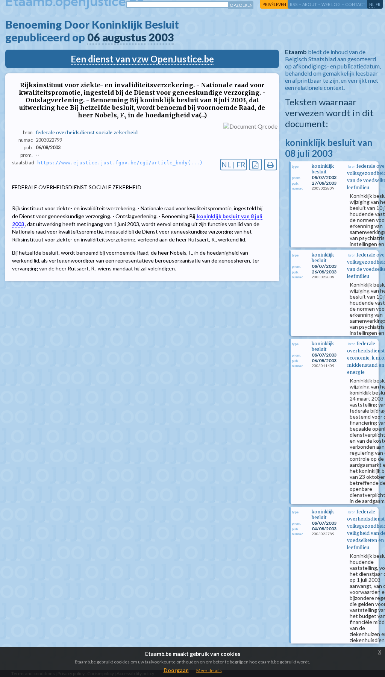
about (309, 4)
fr (378, 4)
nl (371, 4)
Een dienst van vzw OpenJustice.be (142, 58)
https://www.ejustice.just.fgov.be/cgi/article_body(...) (120, 162)
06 (93, 37)
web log (331, 4)
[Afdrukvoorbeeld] (270, 164)
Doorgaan (176, 670)
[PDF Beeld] (255, 164)
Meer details (209, 670)
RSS (294, 4)
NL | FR (233, 164)
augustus (124, 37)
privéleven (274, 4)
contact (355, 4)
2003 (161, 37)
